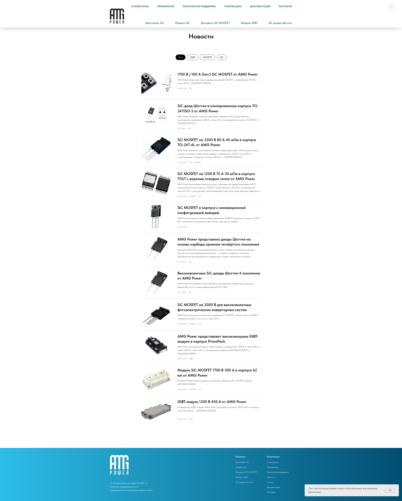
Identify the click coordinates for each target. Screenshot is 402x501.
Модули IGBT (249, 23)
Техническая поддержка (199, 6)
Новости (271, 477)
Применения (165, 6)
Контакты (285, 6)
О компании (140, 6)
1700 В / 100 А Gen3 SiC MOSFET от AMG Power (217, 74)
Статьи (270, 482)
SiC (221, 57)
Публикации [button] (233, 6)
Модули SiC (182, 23)
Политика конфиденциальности (124, 486)
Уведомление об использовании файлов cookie (131, 490)
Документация (260, 6)
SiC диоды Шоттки (280, 23)
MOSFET (207, 57)
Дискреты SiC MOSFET (215, 23)
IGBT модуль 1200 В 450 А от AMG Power (211, 401)
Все (180, 57)
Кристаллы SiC (154, 23)
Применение (273, 467)
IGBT (192, 57)
